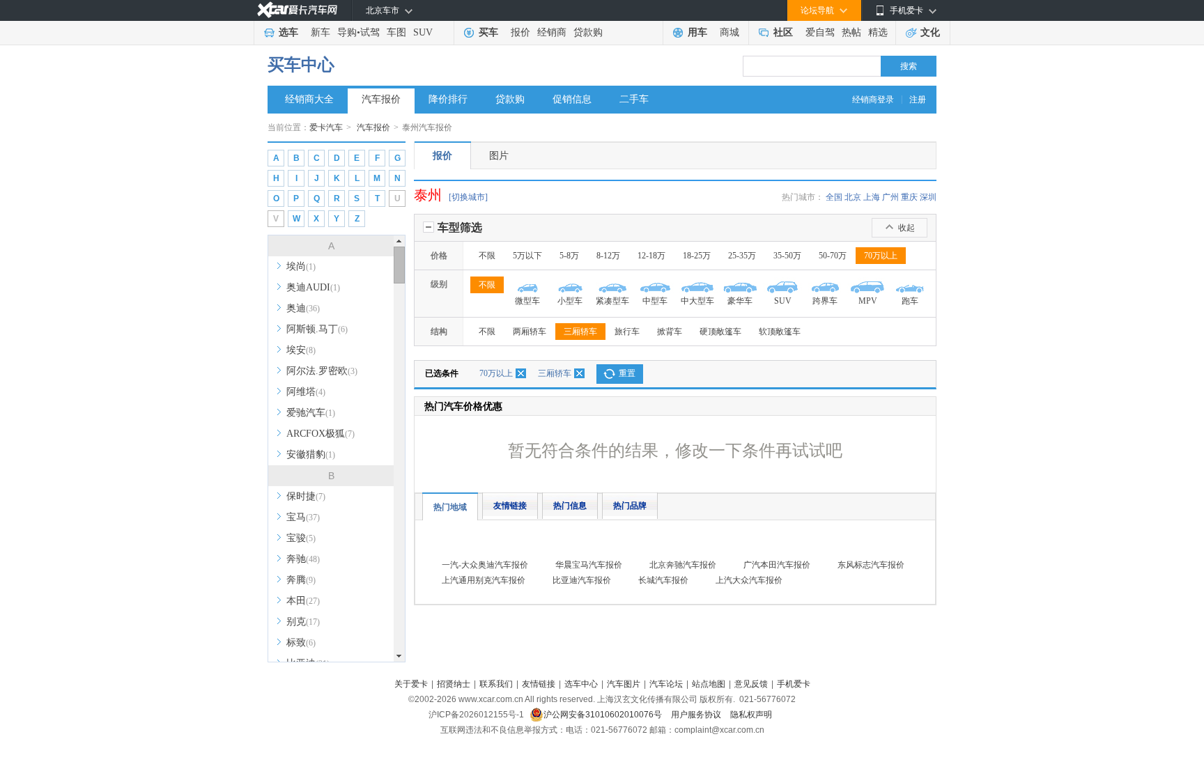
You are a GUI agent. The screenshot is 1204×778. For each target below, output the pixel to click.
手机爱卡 (793, 684)
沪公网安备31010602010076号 (603, 714)
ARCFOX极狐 (320, 433)
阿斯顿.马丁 (317, 329)
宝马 (303, 517)
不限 (487, 255)
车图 (396, 32)
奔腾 (301, 580)
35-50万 (787, 255)
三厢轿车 (580, 331)
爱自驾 (820, 32)
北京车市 (382, 10)
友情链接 (510, 506)
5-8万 (569, 255)
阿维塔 (305, 392)
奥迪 (303, 308)
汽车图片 (623, 684)
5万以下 (527, 255)
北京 (852, 197)
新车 (320, 32)
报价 (520, 32)
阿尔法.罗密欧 (321, 371)
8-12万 (608, 255)
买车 (488, 32)
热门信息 (570, 506)
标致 (301, 642)
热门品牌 (630, 506)
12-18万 (651, 255)
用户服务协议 (697, 714)
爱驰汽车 (310, 412)
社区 (783, 32)
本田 (303, 601)
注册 (917, 99)
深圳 (928, 197)
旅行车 (627, 331)
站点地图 (708, 684)
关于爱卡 (411, 684)
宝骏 (301, 538)
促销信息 (572, 99)
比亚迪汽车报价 (582, 580)
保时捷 (305, 496)
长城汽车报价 (663, 580)
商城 (729, 32)
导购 (347, 32)
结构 (439, 331)
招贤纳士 (453, 684)
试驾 (370, 32)
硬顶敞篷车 (720, 331)
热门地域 (450, 507)
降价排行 (448, 99)
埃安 (301, 350)
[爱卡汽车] (297, 10)
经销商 (551, 32)
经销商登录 (873, 99)
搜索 (908, 66)
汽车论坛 (666, 684)
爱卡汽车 (326, 127)
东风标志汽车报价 (871, 565)
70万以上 (880, 255)
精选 (878, 32)
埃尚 (301, 266)
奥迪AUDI (313, 287)
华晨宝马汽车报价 (588, 565)
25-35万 (742, 255)
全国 (834, 197)
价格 (439, 255)
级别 (439, 284)
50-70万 (833, 255)
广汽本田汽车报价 (776, 565)
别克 (303, 621)
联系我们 (496, 684)
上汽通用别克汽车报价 (483, 580)
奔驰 (303, 559)
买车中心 (301, 65)
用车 (697, 32)
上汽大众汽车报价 (749, 580)
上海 (871, 197)
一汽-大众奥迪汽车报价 (485, 565)
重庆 (909, 197)
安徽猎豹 (310, 454)
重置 (627, 373)
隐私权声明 (751, 714)
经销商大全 (309, 99)
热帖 (851, 32)
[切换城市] (468, 197)
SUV (423, 32)
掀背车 (669, 331)
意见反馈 (751, 684)
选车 (288, 32)
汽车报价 (381, 99)
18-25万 (697, 255)
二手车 (634, 99)
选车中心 (581, 684)
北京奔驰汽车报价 (682, 565)
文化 (930, 32)
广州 (890, 197)
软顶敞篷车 (780, 331)
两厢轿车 (529, 331)
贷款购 (588, 32)
